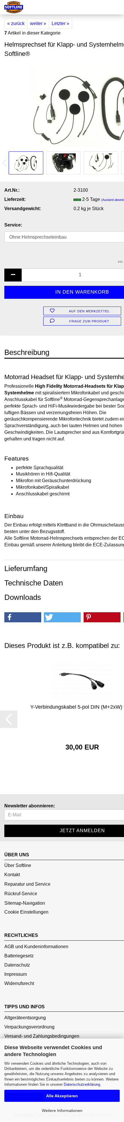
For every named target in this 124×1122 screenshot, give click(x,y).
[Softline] (11, 7)
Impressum (15, 974)
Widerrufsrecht (19, 983)
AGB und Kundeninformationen (36, 946)
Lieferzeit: (15, 199)
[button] (22, 617)
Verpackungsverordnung (29, 1026)
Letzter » (60, 23)
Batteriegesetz (19, 955)
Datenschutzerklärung (82, 1084)
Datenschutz (17, 965)
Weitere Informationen (62, 1110)
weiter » (38, 23)
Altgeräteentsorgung (25, 1017)
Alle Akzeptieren (62, 1096)
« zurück (16, 23)
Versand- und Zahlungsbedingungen (41, 1036)
